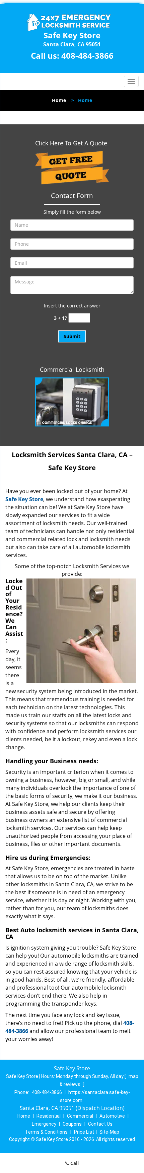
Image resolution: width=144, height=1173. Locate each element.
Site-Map (109, 1132)
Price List (84, 1132)
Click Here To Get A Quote (72, 143)
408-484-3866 (87, 55)
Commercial (80, 1116)
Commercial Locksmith (72, 369)
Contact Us (100, 1124)
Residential (49, 1116)
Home (59, 100)
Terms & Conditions (46, 1132)
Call (74, 1163)
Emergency (44, 1124)
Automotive (112, 1116)
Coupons (72, 1124)
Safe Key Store (24, 499)
